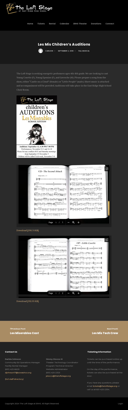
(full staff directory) (14, 379)
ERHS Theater (80, 23)
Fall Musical (84, 51)
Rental (52, 23)
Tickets (41, 23)
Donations (96, 23)
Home (30, 23)
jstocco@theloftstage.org (58, 376)
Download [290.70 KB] (27, 230)
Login (120, 404)
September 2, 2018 (66, 51)
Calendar (64, 23)
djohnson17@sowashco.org (18, 372)
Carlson (49, 51)
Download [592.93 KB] (27, 301)
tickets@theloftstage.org (105, 386)
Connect (110, 23)
